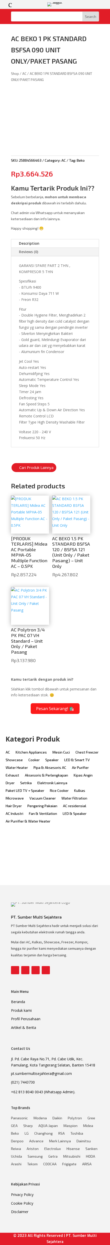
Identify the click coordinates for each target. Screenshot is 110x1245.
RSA (61, 1133)
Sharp (28, 1126)
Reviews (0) (28, 251)
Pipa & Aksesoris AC (50, 768)
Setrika (26, 783)
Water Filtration (74, 798)
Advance (36, 1141)
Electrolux (52, 1149)
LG (27, 1133)
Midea (88, 1126)
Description (29, 243)
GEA (14, 1126)
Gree (91, 1118)
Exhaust (12, 775)
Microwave (15, 798)
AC (24, 74)
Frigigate (69, 1164)
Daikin (57, 1118)
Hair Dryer (14, 806)
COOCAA (50, 1164)
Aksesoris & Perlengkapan (46, 775)
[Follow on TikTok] (46, 970)
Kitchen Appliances (31, 752)
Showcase (14, 760)
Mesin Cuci (61, 752)
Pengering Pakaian (42, 806)
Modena (40, 1118)
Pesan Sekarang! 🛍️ (55, 708)
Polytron (75, 1118)
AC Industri (14, 814)
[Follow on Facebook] (15, 970)
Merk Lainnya (60, 1141)
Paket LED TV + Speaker (25, 791)
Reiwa (16, 1149)
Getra (53, 1156)
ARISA (87, 1164)
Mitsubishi (71, 1156)
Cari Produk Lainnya (36, 467)
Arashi (16, 1164)
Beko (81, 160)
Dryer (10, 783)
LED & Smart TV (77, 760)
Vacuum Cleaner (42, 798)
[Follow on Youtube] (35, 970)
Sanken (91, 1149)
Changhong (43, 1133)
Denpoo (17, 1141)
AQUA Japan (48, 1126)
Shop (15, 74)
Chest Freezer (86, 752)
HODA (90, 1156)
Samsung (35, 1156)
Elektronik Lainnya (52, 783)
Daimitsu (83, 1141)
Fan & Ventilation (43, 814)
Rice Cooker (59, 791)
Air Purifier (80, 768)
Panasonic (19, 1118)
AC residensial (74, 806)
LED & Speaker (74, 814)
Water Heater (17, 768)
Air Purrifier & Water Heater (28, 821)
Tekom (32, 1164)
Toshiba (76, 1133)
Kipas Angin (83, 775)
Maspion (70, 1126)
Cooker (34, 760)
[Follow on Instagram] (25, 970)
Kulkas (79, 791)
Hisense (73, 1149)
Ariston (33, 1149)
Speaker (52, 760)
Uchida (16, 1156)
